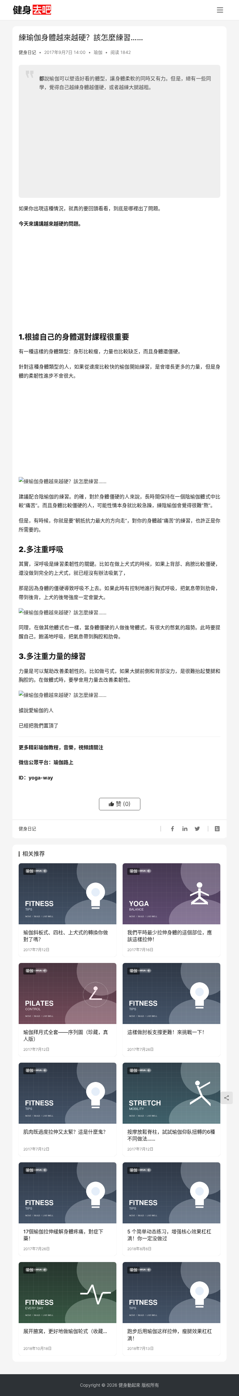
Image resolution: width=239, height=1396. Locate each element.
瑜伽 (98, 52)
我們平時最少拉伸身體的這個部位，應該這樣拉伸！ (169, 935)
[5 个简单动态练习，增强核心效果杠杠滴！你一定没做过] (171, 1192)
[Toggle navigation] (220, 10)
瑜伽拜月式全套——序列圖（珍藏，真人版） (65, 1035)
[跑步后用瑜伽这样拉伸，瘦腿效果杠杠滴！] (171, 1292)
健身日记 (27, 52)
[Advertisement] (125, 141)
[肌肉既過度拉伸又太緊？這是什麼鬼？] (67, 1093)
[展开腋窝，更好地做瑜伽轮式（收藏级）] (67, 1292)
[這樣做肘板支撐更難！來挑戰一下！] (171, 993)
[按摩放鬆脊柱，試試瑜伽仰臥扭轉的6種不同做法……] (171, 1093)
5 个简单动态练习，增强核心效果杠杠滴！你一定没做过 (169, 1234)
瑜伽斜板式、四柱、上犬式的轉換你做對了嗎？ (65, 935)
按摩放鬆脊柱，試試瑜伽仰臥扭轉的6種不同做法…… (171, 1135)
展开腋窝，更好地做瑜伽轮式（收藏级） (67, 1331)
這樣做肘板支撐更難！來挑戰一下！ (167, 1032)
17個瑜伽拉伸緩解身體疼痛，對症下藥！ (63, 1234)
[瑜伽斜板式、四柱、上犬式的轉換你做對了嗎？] (67, 893)
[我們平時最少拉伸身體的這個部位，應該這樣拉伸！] (171, 893)
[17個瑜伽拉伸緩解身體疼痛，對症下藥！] (67, 1192)
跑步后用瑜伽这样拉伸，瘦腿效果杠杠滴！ (169, 1334)
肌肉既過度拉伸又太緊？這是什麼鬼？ (65, 1132)
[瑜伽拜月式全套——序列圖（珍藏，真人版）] (67, 993)
